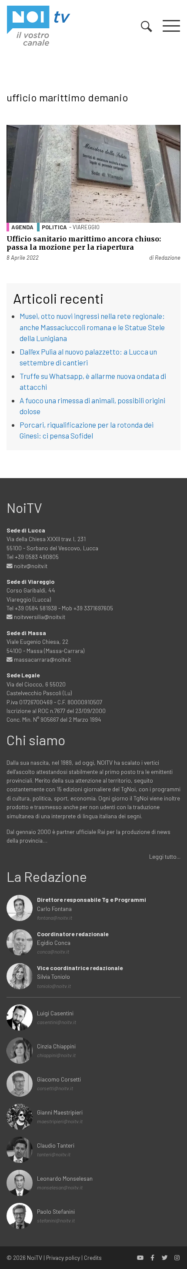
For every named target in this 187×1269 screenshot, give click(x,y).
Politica (54, 227)
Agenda (22, 227)
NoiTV (34, 1257)
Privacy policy (63, 1257)
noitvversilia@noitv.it (39, 616)
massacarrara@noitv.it (42, 659)
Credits (93, 1257)
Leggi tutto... (164, 856)
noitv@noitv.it (30, 565)
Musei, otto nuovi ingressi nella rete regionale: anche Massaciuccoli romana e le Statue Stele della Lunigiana (92, 326)
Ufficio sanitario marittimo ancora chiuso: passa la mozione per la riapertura (84, 242)
